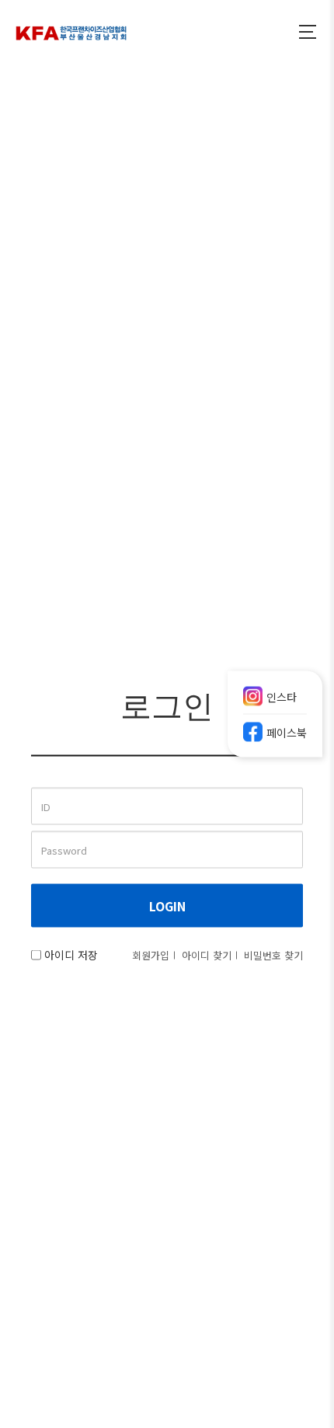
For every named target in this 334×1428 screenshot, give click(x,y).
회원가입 (150, 955)
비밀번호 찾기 (273, 955)
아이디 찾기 (206, 955)
